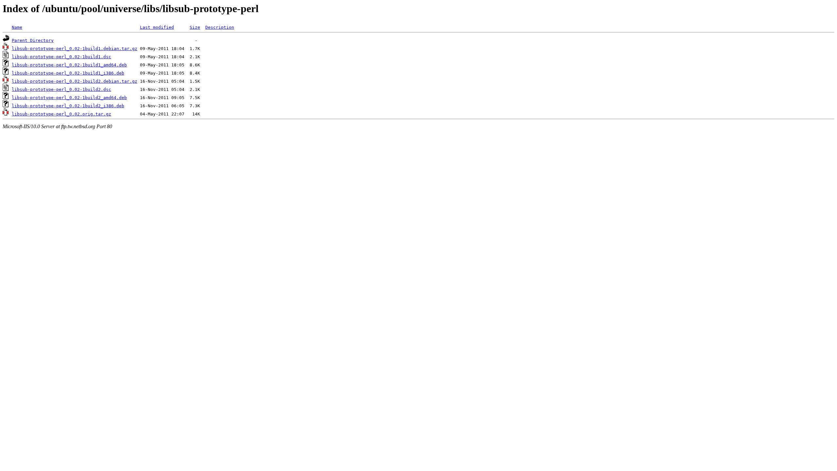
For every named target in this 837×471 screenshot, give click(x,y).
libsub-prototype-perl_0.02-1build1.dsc (61, 56)
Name (17, 27)
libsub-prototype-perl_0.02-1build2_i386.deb (68, 105)
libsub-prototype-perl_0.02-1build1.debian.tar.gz (74, 48)
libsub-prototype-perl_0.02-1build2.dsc (61, 89)
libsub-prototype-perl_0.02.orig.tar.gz (61, 114)
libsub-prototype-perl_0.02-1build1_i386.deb (68, 73)
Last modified (157, 27)
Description (219, 27)
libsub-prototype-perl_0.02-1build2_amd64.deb (69, 97)
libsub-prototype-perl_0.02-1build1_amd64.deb (69, 64)
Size (195, 27)
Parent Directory (33, 40)
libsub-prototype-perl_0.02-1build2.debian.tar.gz (74, 81)
